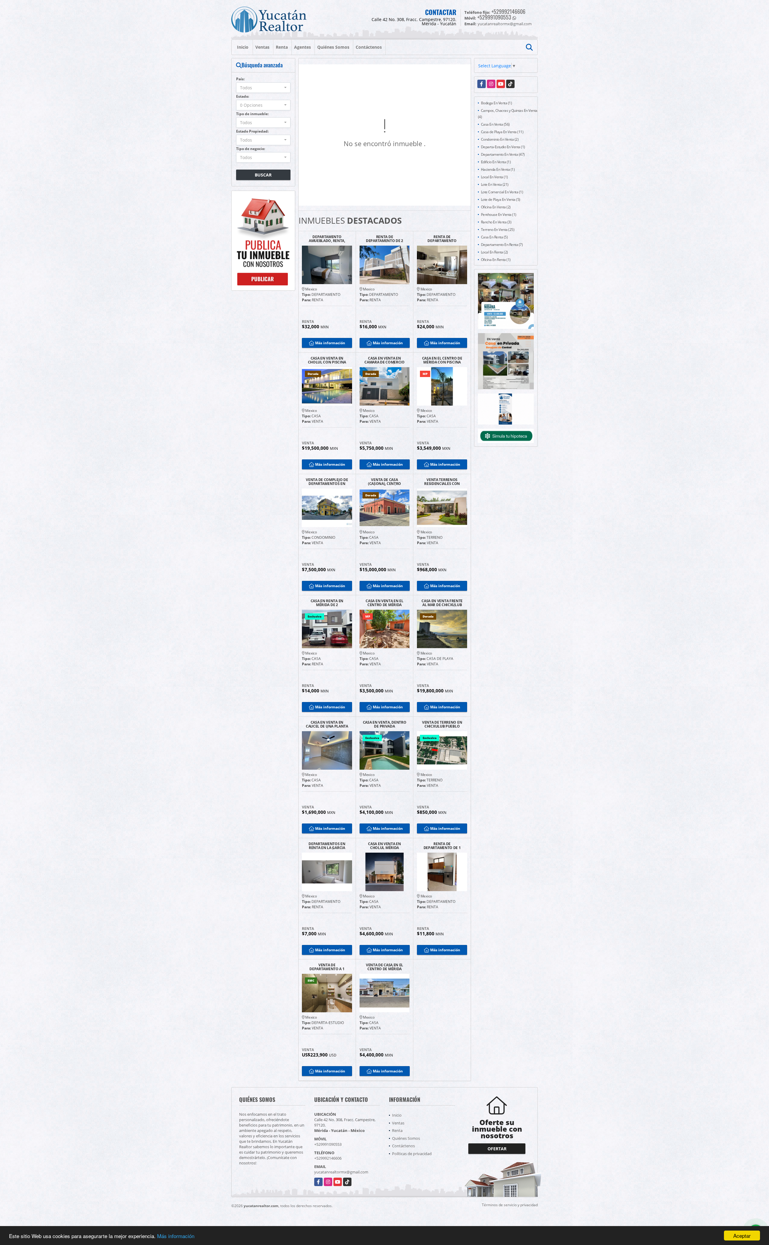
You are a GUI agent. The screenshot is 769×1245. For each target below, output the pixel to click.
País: (240, 78)
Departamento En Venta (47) (503, 154)
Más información (175, 1236)
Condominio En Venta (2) (500, 139)
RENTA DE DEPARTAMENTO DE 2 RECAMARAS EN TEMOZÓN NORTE (384, 239)
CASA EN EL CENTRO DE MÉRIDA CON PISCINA (442, 360)
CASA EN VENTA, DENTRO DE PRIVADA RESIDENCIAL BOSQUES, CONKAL (384, 724)
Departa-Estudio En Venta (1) (503, 146)
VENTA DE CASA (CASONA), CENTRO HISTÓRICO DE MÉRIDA (384, 482)
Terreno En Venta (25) (498, 229)
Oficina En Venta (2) (496, 207)
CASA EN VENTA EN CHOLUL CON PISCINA (327, 360)
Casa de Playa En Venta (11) (502, 131)
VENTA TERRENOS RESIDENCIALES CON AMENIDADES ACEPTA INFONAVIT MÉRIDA (442, 482)
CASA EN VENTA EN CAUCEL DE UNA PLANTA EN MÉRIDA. (327, 724)
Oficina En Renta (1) (496, 259)
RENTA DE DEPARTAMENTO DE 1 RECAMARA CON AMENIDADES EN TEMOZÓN (442, 846)
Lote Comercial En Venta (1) (502, 192)
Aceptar (742, 1235)
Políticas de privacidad (412, 1153)
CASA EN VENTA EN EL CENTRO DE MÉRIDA (384, 603)
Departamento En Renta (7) (502, 244)
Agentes (302, 47)
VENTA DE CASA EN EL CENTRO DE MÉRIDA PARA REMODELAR (384, 967)
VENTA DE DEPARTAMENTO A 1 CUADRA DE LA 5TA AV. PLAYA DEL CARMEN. (327, 967)
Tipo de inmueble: (252, 113)
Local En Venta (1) (494, 176)
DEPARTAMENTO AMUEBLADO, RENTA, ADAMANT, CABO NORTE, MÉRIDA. (326, 239)
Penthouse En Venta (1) (498, 214)
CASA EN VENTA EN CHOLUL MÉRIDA (384, 846)
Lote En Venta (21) (495, 184)
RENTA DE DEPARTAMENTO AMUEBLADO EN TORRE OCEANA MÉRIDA (442, 239)
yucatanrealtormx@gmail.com (341, 1172)
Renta (282, 47)
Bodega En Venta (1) (496, 103)
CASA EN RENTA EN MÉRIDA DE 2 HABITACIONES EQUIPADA (327, 603)
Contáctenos (369, 47)
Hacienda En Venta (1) (498, 169)
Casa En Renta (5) (494, 237)
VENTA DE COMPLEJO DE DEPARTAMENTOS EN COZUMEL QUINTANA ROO (327, 482)
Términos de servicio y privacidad (510, 1204)
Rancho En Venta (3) (496, 222)
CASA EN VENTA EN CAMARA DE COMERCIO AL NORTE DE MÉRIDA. (384, 360)
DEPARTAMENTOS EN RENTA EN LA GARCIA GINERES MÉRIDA (327, 846)
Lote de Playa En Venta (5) (500, 199)
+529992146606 (508, 11)
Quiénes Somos (333, 47)
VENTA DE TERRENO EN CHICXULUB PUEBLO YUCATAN (442, 724)
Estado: (242, 96)
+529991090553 (494, 17)
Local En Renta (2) (494, 252)
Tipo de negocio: (250, 148)
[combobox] (263, 87)
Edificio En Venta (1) (496, 161)
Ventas (262, 47)
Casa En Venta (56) (495, 124)
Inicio (242, 47)
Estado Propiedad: (252, 131)
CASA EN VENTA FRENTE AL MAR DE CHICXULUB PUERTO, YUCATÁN (442, 603)
